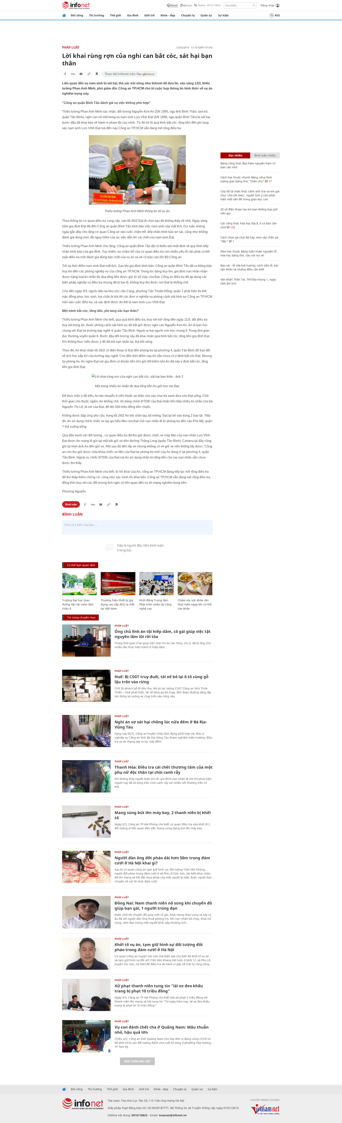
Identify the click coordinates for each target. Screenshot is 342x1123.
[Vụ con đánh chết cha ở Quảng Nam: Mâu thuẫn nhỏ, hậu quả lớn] (86, 1036)
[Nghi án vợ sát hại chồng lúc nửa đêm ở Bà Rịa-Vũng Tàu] (86, 731)
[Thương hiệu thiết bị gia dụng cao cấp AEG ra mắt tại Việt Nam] (118, 583)
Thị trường (96, 15)
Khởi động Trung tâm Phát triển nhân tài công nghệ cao (155, 604)
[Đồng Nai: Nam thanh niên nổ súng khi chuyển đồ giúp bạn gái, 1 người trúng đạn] (86, 912)
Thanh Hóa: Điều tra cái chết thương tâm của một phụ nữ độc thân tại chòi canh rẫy (164, 769)
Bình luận (71, 504)
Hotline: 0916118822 (209, 5)
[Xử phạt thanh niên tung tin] (86, 995)
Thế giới (115, 15)
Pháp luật (70, 47)
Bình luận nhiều (265, 155)
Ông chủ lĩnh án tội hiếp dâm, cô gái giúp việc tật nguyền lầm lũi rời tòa (163, 634)
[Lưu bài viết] (97, 74)
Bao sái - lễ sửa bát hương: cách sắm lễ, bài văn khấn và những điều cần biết (249, 267)
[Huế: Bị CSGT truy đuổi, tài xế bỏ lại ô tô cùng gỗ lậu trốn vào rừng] (86, 686)
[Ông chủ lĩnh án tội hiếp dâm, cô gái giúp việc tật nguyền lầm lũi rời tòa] (86, 640)
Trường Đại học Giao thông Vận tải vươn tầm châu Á (77, 604)
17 (270, 181)
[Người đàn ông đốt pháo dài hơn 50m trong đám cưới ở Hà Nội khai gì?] (86, 867)
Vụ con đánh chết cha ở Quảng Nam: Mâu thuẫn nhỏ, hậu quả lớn (162, 1029)
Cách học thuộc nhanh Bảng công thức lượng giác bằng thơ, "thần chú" (246, 179)
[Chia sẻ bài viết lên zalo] (73, 74)
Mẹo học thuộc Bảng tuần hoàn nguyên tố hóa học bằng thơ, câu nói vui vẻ (248, 253)
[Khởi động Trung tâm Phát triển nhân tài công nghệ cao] (156, 583)
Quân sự (206, 15)
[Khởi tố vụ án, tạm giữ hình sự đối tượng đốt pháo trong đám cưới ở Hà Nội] (86, 954)
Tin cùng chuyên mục (81, 617)
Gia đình (132, 15)
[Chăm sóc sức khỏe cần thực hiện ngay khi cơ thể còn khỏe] (195, 583)
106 (232, 227)
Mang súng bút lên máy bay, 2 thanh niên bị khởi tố (163, 815)
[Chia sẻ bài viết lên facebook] (65, 74)
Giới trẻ (149, 15)
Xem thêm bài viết (137, 1061)
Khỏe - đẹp (168, 15)
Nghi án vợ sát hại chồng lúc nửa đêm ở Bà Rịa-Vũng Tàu (161, 724)
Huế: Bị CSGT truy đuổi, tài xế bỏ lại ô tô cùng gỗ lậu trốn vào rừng (161, 679)
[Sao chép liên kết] (89, 74)
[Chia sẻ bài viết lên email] (81, 74)
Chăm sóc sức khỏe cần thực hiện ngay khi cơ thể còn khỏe (195, 604)
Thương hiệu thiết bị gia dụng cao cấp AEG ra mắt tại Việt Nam (117, 604)
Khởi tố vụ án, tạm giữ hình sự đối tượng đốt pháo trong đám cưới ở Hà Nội (159, 947)
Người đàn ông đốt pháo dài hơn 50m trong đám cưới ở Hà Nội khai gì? (162, 860)
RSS (277, 15)
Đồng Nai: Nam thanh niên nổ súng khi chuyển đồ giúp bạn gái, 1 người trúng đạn (163, 905)
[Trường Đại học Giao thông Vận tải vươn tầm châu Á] (79, 583)
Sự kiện (223, 15)
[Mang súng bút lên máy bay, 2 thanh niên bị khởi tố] (86, 822)
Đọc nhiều (235, 155)
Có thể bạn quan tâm (81, 565)
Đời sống (77, 15)
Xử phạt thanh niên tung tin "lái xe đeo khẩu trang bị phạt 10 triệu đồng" (159, 988)
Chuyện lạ (188, 15)
